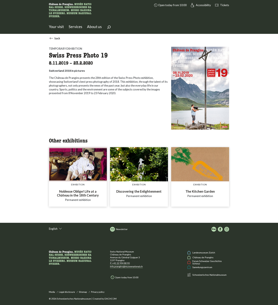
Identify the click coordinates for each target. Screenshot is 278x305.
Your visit (56, 26)
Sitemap (83, 291)
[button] (170, 5)
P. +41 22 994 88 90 (120, 263)
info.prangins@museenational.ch (126, 266)
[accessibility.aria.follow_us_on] (213, 229)
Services (75, 26)
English (53, 228)
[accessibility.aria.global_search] (109, 27)
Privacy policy (97, 291)
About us (94, 26)
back (57, 38)
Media (52, 291)
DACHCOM (110, 298)
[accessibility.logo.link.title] (70, 9)
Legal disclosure (67, 291)
